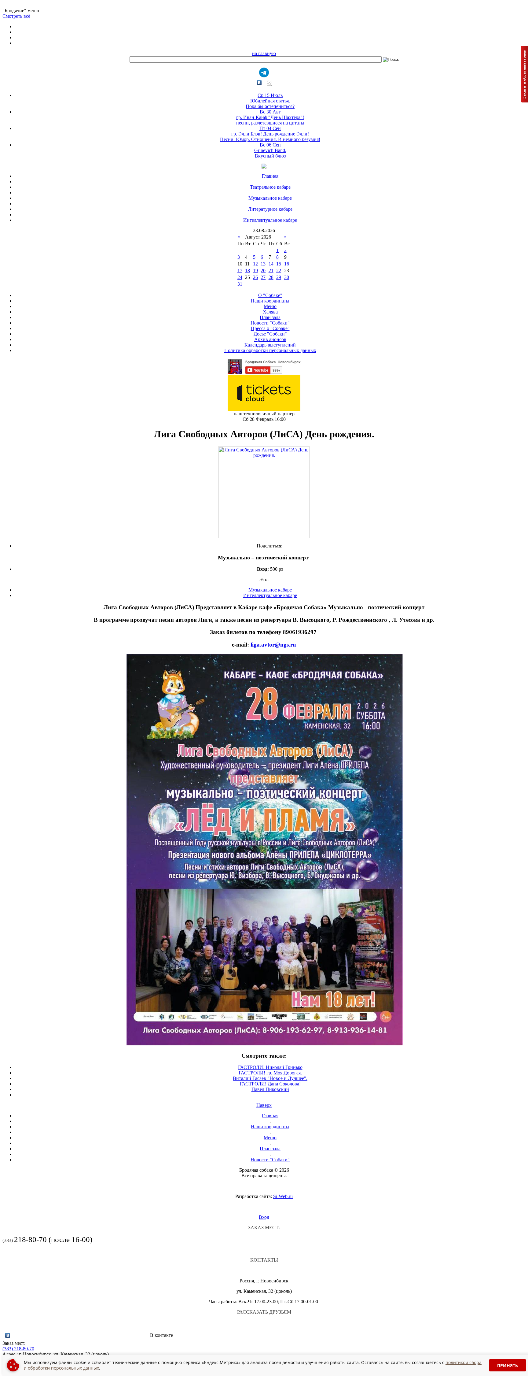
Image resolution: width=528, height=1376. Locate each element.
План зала (270, 317)
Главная (270, 176)
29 (278, 277)
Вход (264, 1217)
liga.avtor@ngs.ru (273, 644)
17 (239, 270)
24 (239, 277)
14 (271, 263)
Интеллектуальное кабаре (270, 220)
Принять (507, 1365)
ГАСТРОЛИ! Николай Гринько (270, 1067)
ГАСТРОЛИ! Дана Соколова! (270, 1083)
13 (263, 263)
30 (286, 277)
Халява (270, 311)
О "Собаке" (270, 295)
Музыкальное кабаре (270, 198)
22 (278, 270)
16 (286, 263)
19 (255, 270)
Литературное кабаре (270, 209)
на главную (264, 53)
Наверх (264, 1105)
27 (263, 277)
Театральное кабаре (270, 187)
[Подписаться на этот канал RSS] (269, 85)
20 (263, 270)
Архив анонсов (270, 339)
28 (271, 277)
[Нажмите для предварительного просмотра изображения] (264, 536)
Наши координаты (270, 300)
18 (247, 270)
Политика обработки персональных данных (270, 350)
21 (271, 270)
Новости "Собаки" (270, 322)
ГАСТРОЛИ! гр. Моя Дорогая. (270, 1072)
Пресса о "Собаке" (270, 328)
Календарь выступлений (270, 344)
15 (278, 263)
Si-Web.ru (283, 1196)
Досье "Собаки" (270, 333)
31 (239, 284)
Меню (270, 306)
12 (255, 263)
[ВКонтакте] (259, 83)
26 (255, 277)
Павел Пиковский (270, 1089)
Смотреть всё (16, 16)
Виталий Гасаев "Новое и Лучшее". (270, 1078)
